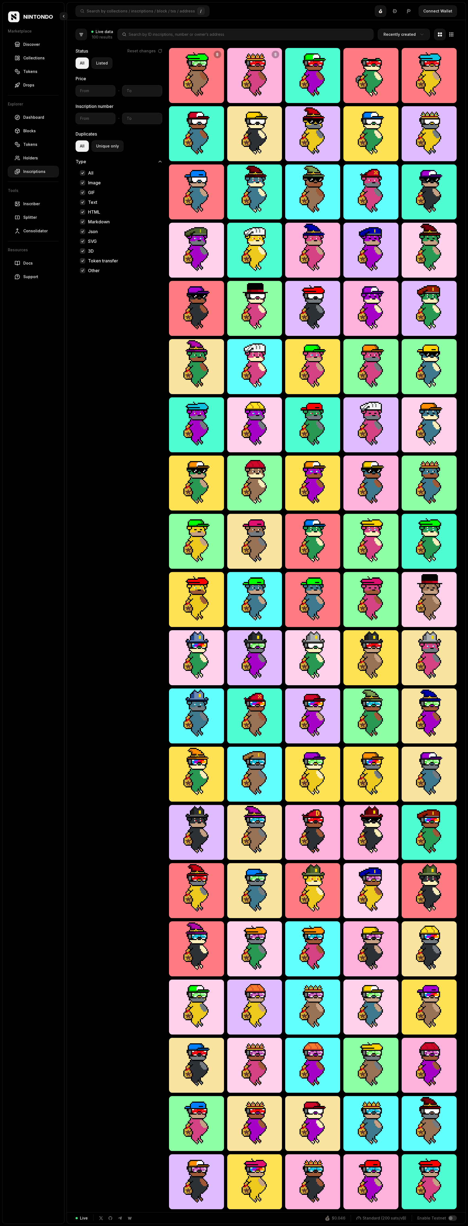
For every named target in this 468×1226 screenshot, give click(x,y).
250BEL (254, 96)
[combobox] (404, 34)
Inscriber (31, 203)
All (82, 63)
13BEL (196, 96)
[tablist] (394, 11)
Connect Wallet (437, 11)
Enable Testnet (431, 1218)
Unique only (107, 146)
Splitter (30, 217)
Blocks (29, 130)
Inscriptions (34, 171)
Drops (28, 85)
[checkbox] (82, 173)
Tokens (30, 71)
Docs (28, 263)
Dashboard (33, 117)
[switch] (452, 1218)
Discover (31, 44)
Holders (30, 158)
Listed (102, 63)
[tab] (380, 11)
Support (30, 276)
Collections (34, 58)
